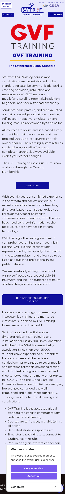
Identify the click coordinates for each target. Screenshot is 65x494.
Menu (58, 14)
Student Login (6, 5)
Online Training (32, 14)
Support (8, 14)
